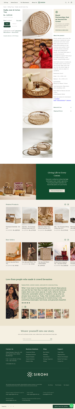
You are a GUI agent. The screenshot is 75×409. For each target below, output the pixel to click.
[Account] (68, 2)
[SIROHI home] (41, 2)
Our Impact (66, 385)
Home (5, 7)
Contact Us (60, 361)
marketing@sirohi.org (11, 400)
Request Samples (30, 356)
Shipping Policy (61, 354)
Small (7, 23)
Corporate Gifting (30, 352)
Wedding (45, 354)
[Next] (68, 204)
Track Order (61, 352)
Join (51, 339)
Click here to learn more (61, 30)
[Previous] (65, 204)
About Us (34, 2)
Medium (14, 23)
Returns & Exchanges (63, 356)
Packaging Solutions (31, 354)
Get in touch (15, 32)
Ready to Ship (29, 361)
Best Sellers (10, 240)
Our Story (50, 385)
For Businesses (25, 2)
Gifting (6, 2)
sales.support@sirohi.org (12, 394)
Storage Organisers (48, 359)
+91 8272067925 (26, 400)
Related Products (12, 204)
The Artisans (58, 385)
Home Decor (14, 2)
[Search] (66, 2)
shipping (68, 100)
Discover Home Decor (57, 190)
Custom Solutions (30, 359)
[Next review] (25, 307)
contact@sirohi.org (10, 363)
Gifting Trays (11, 7)
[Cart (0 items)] (71, 2)
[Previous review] (22, 307)
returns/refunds (61, 100)
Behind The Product (62, 359)
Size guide (18, 20)
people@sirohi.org (47, 394)
